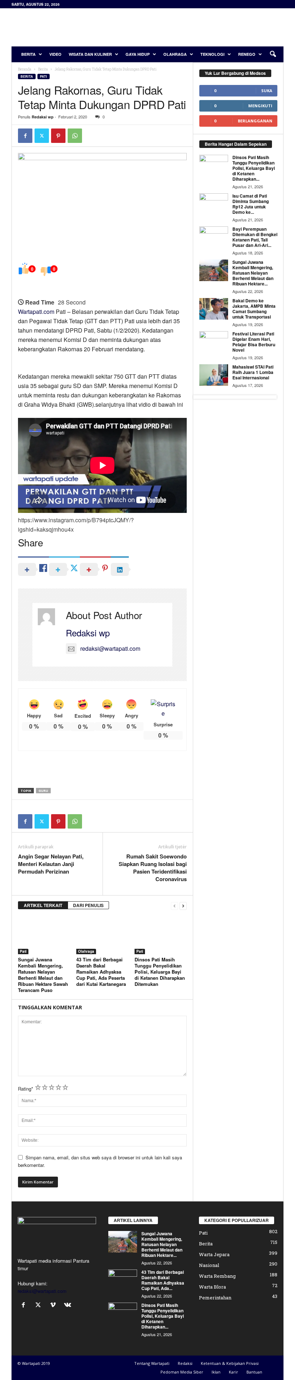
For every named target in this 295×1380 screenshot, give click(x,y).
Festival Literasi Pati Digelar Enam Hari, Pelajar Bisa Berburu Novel (253, 341)
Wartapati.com (36, 311)
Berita (28, 54)
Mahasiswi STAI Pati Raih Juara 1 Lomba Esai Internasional (252, 372)
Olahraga (175, 54)
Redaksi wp (43, 116)
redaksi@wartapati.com (110, 648)
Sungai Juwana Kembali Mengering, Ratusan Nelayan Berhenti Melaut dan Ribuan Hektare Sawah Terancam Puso (43, 974)
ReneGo (246, 54)
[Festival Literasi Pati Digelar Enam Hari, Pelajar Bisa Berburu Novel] (213, 342)
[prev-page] (174, 905)
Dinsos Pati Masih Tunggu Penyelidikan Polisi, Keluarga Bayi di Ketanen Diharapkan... (253, 168)
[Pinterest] (58, 135)
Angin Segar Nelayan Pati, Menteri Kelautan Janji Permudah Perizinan (50, 864)
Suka (266, 90)
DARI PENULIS (88, 905)
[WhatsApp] (75, 135)
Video (55, 54)
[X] (42, 135)
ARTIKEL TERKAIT (43, 905)
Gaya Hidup (138, 54)
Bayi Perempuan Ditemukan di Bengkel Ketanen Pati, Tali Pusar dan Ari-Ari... (254, 237)
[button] (273, 54)
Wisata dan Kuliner (90, 54)
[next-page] (183, 905)
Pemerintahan (215, 1297)
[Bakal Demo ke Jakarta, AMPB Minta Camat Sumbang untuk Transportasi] (213, 309)
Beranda (24, 69)
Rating (25, 1088)
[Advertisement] (192, 27)
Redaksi (185, 1363)
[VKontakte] (68, 1305)
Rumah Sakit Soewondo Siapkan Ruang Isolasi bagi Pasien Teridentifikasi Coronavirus (153, 868)
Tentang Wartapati (151, 1363)
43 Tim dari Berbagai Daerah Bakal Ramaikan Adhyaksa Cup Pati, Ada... (162, 1280)
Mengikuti (260, 105)
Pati (43, 76)
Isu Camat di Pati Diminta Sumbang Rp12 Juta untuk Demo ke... (250, 204)
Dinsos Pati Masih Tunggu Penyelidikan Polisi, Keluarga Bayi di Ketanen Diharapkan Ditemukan (160, 971)
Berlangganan (255, 120)
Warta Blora (212, 1287)
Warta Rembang (217, 1276)
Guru (43, 790)
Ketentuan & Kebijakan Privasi (230, 1363)
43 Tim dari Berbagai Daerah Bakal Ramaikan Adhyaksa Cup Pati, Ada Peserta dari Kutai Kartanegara (101, 971)
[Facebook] (25, 135)
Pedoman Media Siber (181, 1372)
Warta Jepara (214, 1254)
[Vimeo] (54, 1305)
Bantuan (254, 1372)
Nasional (209, 1265)
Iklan (216, 1372)
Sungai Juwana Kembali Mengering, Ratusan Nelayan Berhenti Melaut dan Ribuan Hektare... (252, 273)
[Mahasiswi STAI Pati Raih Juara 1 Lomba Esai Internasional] (213, 375)
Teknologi (212, 54)
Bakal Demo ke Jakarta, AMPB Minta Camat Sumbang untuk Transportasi (254, 308)
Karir (233, 1372)
